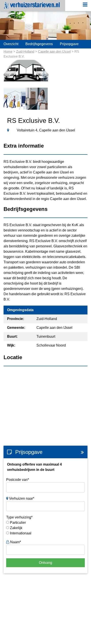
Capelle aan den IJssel (54, 51)
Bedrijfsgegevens (39, 44)
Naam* (15, 542)
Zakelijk (16, 528)
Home (8, 51)
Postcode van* (17, 480)
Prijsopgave (69, 44)
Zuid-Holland (25, 51)
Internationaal (20, 533)
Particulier (18, 522)
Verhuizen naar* (21, 498)
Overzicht (11, 44)
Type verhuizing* (19, 517)
